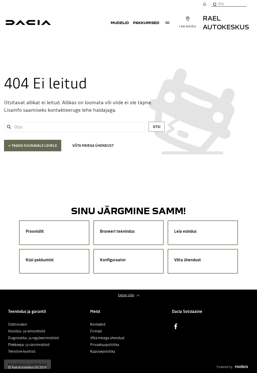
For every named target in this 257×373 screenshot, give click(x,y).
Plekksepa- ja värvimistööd (28, 345)
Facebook (175, 326)
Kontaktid (97, 325)
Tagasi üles (126, 295)
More (167, 23)
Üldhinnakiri (17, 325)
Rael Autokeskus (226, 22)
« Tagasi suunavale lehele (32, 145)
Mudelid (120, 23)
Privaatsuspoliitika (104, 345)
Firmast (96, 331)
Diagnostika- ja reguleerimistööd (33, 338)
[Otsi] (214, 4)
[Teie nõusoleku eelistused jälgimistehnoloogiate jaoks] (27, 364)
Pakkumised (146, 23)
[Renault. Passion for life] (28, 22)
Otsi (156, 126)
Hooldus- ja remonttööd (26, 331)
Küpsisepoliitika (102, 352)
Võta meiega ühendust (93, 145)
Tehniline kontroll (21, 352)
